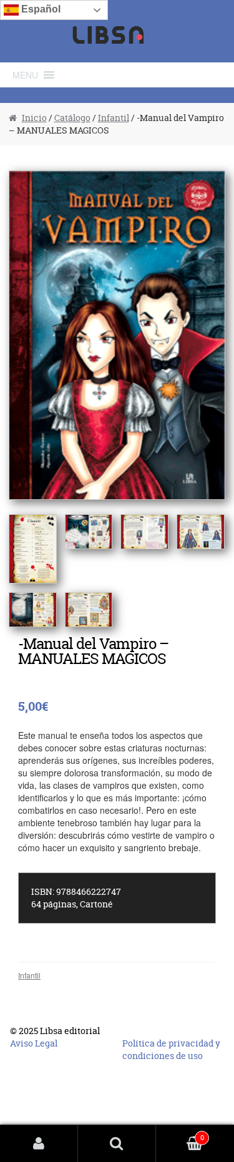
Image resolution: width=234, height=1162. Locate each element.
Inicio (34, 118)
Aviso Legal (33, 1043)
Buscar (117, 1143)
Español (40, 9)
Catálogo (72, 118)
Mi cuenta (39, 1143)
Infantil (113, 118)
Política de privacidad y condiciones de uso (171, 1049)
